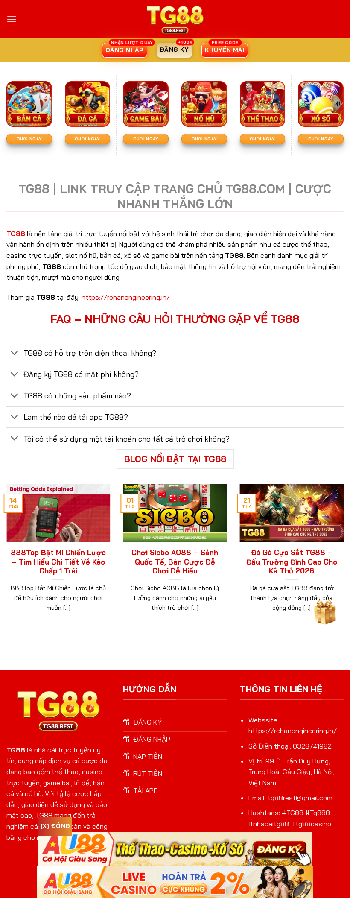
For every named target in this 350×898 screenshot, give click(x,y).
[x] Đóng (55, 826)
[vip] (323, 610)
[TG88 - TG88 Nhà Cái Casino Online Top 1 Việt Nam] (175, 19)
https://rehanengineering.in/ (126, 297)
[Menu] (11, 19)
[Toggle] (14, 353)
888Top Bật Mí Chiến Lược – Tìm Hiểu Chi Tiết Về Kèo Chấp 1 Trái (58, 561)
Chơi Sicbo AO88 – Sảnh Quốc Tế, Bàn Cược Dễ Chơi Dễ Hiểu (174, 561)
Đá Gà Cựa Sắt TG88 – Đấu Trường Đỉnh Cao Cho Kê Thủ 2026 (291, 561)
